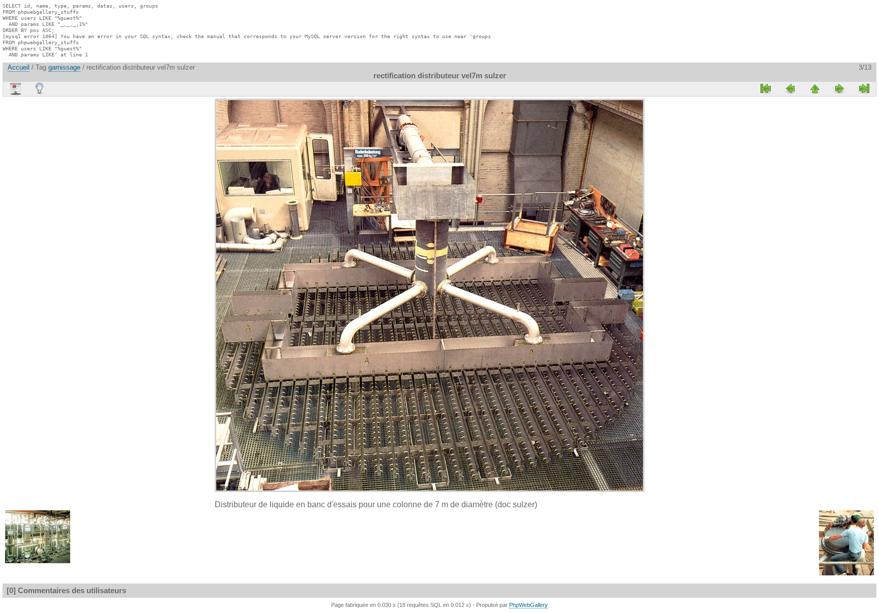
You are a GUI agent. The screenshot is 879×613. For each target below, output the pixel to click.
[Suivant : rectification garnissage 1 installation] (839, 88)
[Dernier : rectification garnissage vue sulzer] (864, 88)
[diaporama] (15, 89)
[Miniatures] (815, 88)
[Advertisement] (184, 251)
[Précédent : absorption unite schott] (790, 88)
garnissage (64, 67)
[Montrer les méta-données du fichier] (39, 88)
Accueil (19, 67)
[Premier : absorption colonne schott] (766, 88)
